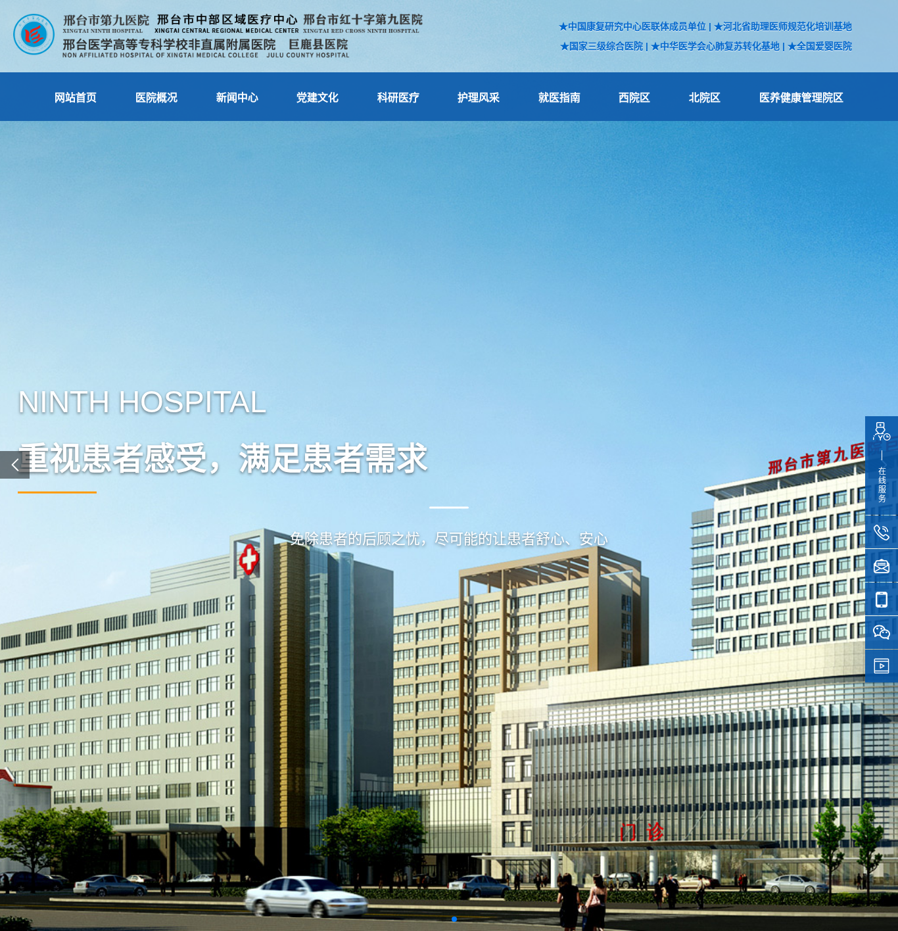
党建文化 (317, 97)
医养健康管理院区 (801, 97)
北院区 (705, 97)
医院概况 (156, 97)
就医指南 (559, 97)
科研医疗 (398, 97)
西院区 (634, 97)
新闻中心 (237, 97)
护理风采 (479, 97)
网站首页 (76, 97)
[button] (443, 919)
